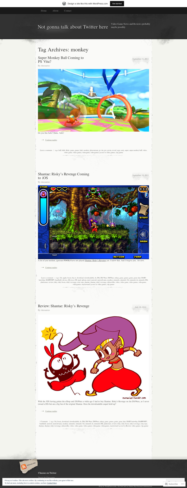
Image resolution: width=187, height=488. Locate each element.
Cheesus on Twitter (47, 472)
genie (131, 278)
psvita (109, 150)
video (145, 150)
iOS (76, 280)
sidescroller (111, 282)
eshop (117, 278)
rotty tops (80, 282)
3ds (61, 278)
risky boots (61, 282)
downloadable (89, 278)
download (80, 278)
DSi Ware (104, 278)
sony (122, 150)
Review (128, 426)
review (51, 282)
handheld (58, 280)
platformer (44, 282)
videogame (86, 152)
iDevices (71, 280)
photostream (94, 150)
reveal (114, 150)
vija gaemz (119, 152)
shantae (87, 282)
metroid (94, 280)
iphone (84, 280)
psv (105, 150)
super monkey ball (135, 150)
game (72, 150)
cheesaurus (45, 65)
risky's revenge (71, 282)
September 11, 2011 (141, 58)
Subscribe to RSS (28, 467)
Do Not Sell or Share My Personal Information (135, 486)
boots (69, 278)
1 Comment (44, 421)
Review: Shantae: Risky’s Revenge (63, 305)
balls (63, 150)
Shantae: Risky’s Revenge (95, 260)
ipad (79, 280)
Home (44, 10)
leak (81, 150)
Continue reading (51, 140)
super (127, 150)
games (77, 150)
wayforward (86, 284)
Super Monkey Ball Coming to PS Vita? (61, 59)
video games (77, 152)
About (55, 10)
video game (68, 152)
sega (118, 150)
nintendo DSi (143, 280)
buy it (74, 278)
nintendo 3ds (124, 280)
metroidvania (101, 280)
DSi (98, 278)
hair (139, 278)
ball (60, 150)
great (135, 278)
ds (95, 278)
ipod (88, 280)
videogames (95, 152)
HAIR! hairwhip (132, 421)
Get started (117, 3)
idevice (64, 280)
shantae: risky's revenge (98, 282)
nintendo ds (134, 280)
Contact (67, 10)
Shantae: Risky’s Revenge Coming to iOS (63, 175)
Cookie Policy (52, 483)
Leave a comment (46, 150)
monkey (86, 150)
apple (65, 278)
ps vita (101, 150)
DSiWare (111, 278)
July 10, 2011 (140, 307)
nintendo (117, 280)
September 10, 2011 (141, 175)
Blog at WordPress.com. (108, 486)
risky (55, 282)
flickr (67, 150)
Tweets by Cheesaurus (46, 477)
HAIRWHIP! (50, 280)
